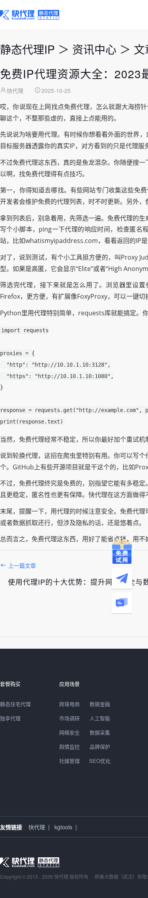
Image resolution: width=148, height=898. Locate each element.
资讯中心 (94, 49)
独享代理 (10, 718)
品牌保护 (100, 746)
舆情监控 (69, 746)
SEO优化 (100, 760)
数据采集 (100, 732)
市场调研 (69, 718)
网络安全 (69, 732)
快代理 (36, 827)
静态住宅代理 (15, 704)
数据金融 (100, 704)
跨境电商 (69, 704)
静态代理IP (27, 49)
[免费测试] (122, 551)
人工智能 (100, 718)
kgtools (63, 827)
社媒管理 (69, 760)
